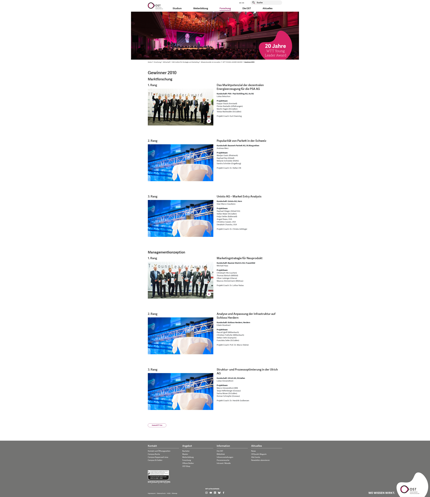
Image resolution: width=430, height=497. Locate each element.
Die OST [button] (246, 8)
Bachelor (186, 451)
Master (185, 454)
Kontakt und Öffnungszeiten (159, 451)
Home (150, 62)
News (253, 451)
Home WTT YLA (157, 425)
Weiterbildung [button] (200, 8)
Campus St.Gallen (155, 460)
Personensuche (223, 460)
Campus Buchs (154, 454)
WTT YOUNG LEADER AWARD (232, 62)
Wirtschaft (166, 62)
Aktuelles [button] (267, 8)
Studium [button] (177, 8)
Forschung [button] (225, 8)
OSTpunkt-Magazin (259, 454)
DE (240, 3)
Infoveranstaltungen (225, 457)
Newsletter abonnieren (260, 460)
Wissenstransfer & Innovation (211, 62)
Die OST (220, 451)
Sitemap (174, 493)
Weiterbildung (188, 457)
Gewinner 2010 (249, 62)
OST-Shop (186, 466)
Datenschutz (161, 493)
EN (243, 3)
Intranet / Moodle (224, 463)
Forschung (157, 62)
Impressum (151, 493)
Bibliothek (221, 454)
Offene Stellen (188, 463)
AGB (168, 493)
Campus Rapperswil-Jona (158, 457)
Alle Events (255, 457)
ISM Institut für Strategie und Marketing (185, 62)
